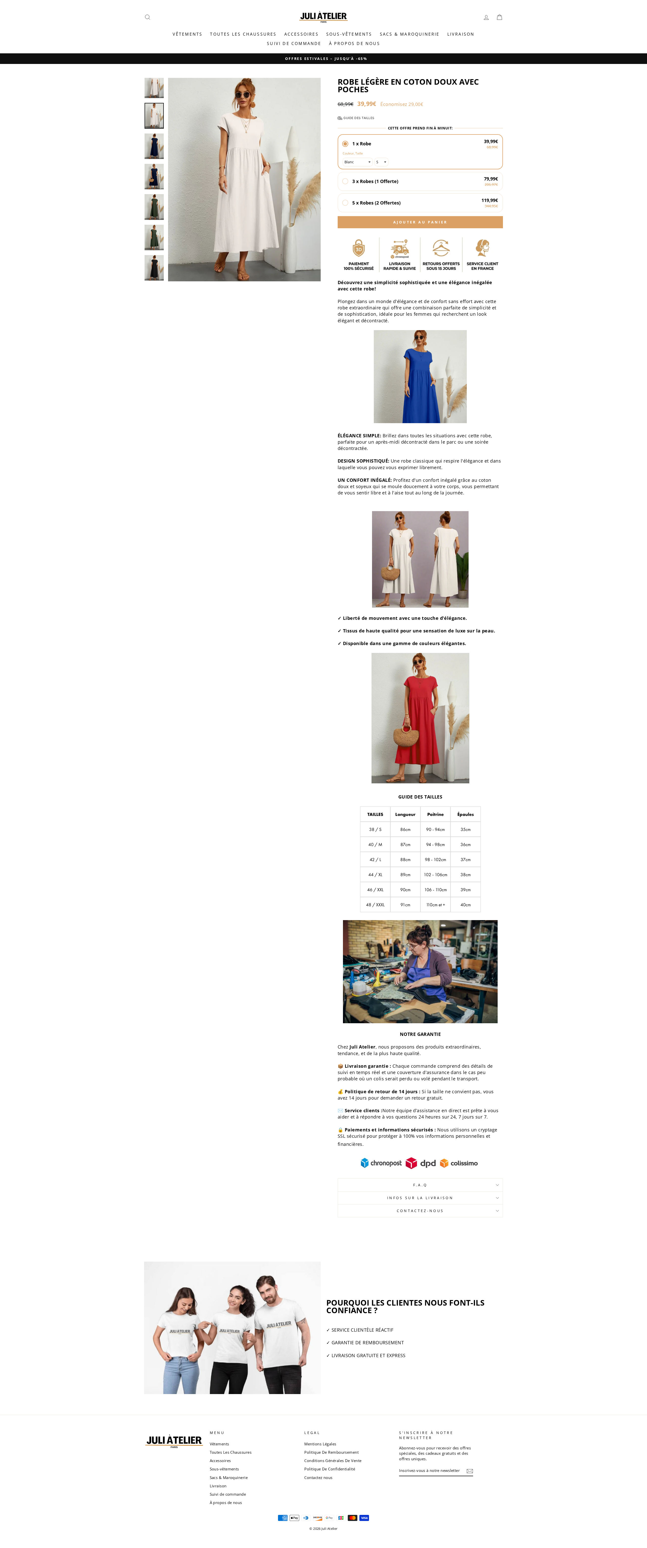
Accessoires (301, 34)
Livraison (461, 34)
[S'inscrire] (470, 1471)
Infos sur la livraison (420, 1197)
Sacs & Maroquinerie (410, 34)
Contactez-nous (420, 1210)
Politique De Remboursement (331, 1452)
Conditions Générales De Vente (332, 1460)
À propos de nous (354, 43)
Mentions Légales (320, 1443)
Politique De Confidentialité (329, 1468)
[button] (420, 144)
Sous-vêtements (349, 34)
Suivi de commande (294, 43)
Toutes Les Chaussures (243, 34)
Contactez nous (318, 1477)
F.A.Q (420, 1184)
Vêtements (188, 34)
